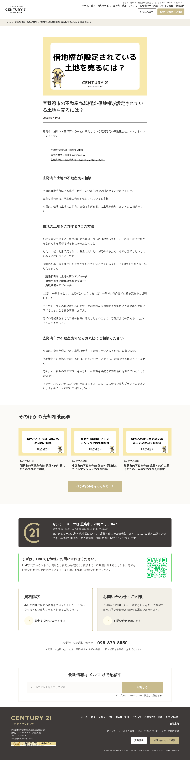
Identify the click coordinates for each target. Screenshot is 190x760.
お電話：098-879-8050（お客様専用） (26, 733)
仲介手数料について (148, 731)
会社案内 (180, 5)
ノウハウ (133, 5)
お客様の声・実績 (149, 5)
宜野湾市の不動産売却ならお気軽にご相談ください (78, 159)
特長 (93, 5)
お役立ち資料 (146, 11)
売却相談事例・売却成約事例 (26, 22)
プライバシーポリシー (172, 750)
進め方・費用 (120, 5)
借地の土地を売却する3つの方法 (68, 154)
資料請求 (138, 740)
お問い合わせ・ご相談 (171, 11)
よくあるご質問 (126, 731)
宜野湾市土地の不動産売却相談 (67, 150)
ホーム (85, 5)
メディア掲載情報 (170, 731)
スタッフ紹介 (166, 5)
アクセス (111, 731)
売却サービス (104, 5)
